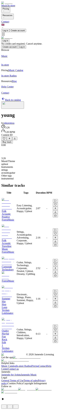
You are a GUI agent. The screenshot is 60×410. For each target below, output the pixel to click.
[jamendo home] (6, 2)
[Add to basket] (55, 215)
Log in (5, 30)
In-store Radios (23, 366)
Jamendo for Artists (11, 374)
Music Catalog (8, 366)
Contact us (13, 369)
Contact (5, 21)
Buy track (7, 142)
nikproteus (9, 123)
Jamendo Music (29, 374)
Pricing (6, 9)
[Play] (12, 105)
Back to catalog (13, 99)
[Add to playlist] (9, 138)
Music (4, 5)
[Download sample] (14, 138)
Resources (7, 15)
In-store (11, 5)
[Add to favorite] (4, 138)
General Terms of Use (12, 380)
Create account (18, 30)
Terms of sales (31, 380)
